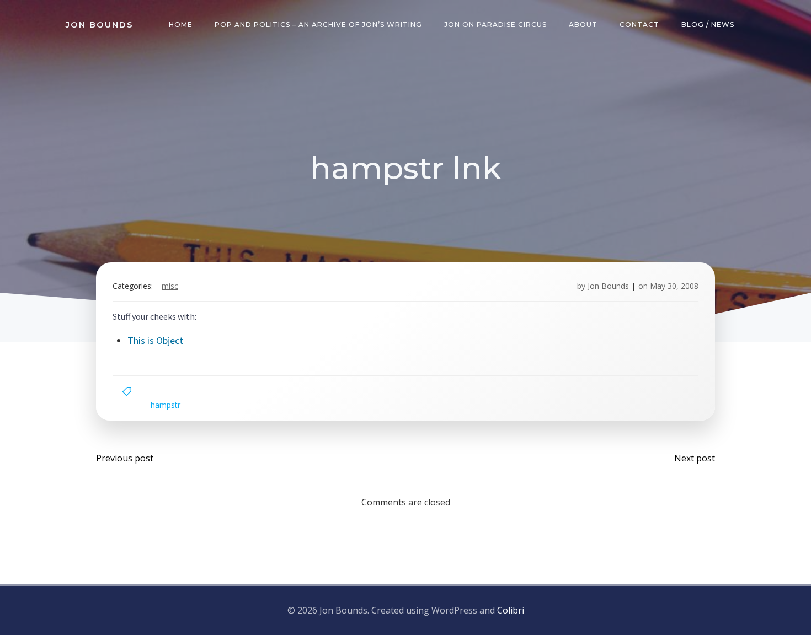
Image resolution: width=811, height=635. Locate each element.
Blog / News (707, 24)
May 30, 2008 (674, 286)
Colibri (510, 610)
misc (170, 286)
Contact (639, 24)
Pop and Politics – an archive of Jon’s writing (318, 24)
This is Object (155, 340)
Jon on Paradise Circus (495, 24)
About (583, 24)
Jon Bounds (608, 286)
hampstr (165, 405)
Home (181, 24)
